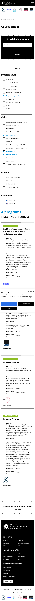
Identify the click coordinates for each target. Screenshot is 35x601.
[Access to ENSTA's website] (9, 597)
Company (6, 559)
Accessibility (7, 570)
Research (6, 543)
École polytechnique (23, 543)
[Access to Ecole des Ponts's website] (14, 597)
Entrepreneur (21, 557)
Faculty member (7, 557)
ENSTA (5, 546)
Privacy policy (30, 291)
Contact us (8, 581)
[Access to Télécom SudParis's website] (31, 597)
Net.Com (16, 592)
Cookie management (9, 577)
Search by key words (17, 39)
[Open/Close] (32, 3)
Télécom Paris (21, 546)
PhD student (21, 554)
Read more (7, 348)
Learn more (17, 509)
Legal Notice (7, 567)
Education (20, 540)
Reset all (17, 68)
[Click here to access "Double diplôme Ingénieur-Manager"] (6, 343)
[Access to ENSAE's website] (19, 597)
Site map (5, 573)
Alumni (19, 559)
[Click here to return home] (8, 3)
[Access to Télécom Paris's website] (25, 597)
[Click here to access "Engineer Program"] (6, 400)
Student (5, 554)
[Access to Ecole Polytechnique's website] (4, 597)
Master (5, 540)
